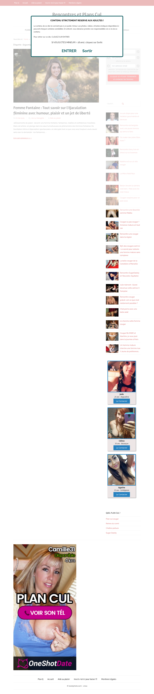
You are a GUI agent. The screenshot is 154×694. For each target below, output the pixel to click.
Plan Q (40, 679)
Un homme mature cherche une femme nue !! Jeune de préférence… (130, 348)
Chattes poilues (112, 528)
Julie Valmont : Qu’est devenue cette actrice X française (130, 288)
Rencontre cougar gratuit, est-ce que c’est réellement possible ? (129, 300)
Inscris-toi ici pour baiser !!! (85, 679)
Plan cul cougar (112, 519)
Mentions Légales (108, 679)
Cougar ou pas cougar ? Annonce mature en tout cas (130, 225)
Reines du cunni (112, 523)
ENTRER (69, 51)
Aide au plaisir (64, 679)
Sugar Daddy (111, 533)
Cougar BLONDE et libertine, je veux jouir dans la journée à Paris (129, 336)
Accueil (50, 679)
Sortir (87, 51)
